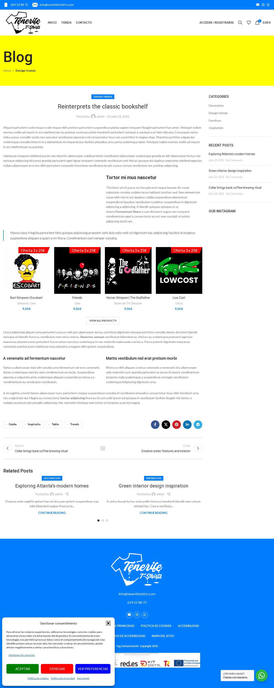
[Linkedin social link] (187, 424)
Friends (77, 297)
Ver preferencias (93, 669)
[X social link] (166, 424)
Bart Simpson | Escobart (26, 297)
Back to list (103, 448)
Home (7, 70)
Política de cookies (38, 678)
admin (101, 116)
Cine (32, 303)
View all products (102, 320)
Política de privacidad (63, 678)
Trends (74, 424)
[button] (108, 623)
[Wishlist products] (248, 22)
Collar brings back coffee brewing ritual (235, 187)
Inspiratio (34, 424)
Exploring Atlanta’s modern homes (52, 486)
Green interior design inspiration (153, 486)
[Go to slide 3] (107, 520)
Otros (179, 303)
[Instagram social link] (263, 5)
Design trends (26, 70)
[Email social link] (258, 5)
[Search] (240, 22)
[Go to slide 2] (103, 520)
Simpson (23, 303)
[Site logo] (23, 22)
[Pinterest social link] (176, 424)
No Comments (234, 160)
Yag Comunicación (127, 646)
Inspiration (153, 478)
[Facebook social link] (155, 424)
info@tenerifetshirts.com (137, 594)
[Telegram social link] (198, 424)
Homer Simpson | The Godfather (128, 297)
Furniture (215, 120)
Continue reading (52, 512)
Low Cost (179, 297)
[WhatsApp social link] (268, 5)
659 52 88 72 (137, 602)
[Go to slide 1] (98, 520)
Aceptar (22, 669)
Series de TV (122, 303)
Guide (13, 424)
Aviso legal (83, 678)
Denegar (57, 669)
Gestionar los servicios (22, 655)
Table (55, 424)
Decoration (52, 478)
